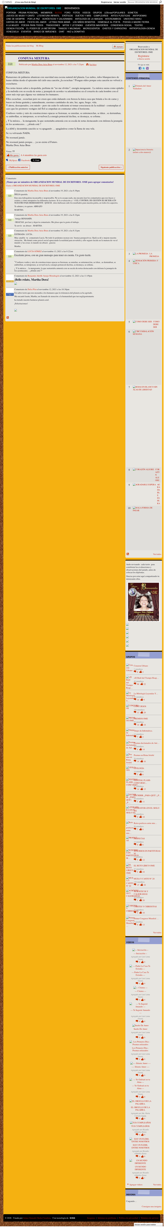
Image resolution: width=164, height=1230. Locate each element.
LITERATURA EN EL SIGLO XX (146, 809)
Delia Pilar (32, 289)
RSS (7, 317)
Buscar (160, 2)
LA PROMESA (154, 255)
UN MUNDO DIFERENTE (140, 1168)
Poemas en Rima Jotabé (144, 755)
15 (145, 789)
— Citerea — (140, 991)
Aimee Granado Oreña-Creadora (36, 1217)
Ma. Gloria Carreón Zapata (142, 1114)
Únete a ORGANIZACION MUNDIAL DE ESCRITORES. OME (33, 185)
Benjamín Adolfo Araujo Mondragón (44, 275)
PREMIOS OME (141, 718)
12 (143, 859)
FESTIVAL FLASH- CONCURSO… (142, 781)
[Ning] (7, 2)
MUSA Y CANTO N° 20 (144, 878)
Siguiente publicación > (111, 167)
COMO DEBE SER (156, 324)
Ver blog (93, 64)
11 (143, 801)
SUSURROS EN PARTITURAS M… (147, 852)
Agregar (120, 46)
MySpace (13, 160)
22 (145, 684)
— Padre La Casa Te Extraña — (140, 973)
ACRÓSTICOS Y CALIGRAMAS (141, 892)
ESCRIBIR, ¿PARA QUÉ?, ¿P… (147, 795)
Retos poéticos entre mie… (145, 823)
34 (138, 724)
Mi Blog (39, 45)
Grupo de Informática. (143, 730)
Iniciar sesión (120, 2)
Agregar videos (135, 1184)
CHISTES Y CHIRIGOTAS (145, 906)
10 (143, 816)
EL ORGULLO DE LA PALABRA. (140, 1108)
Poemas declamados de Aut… (146, 743)
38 (145, 884)
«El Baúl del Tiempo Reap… (146, 677)
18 (145, 724)
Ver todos (157, 554)
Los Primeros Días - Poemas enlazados (140, 1049)
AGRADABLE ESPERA (158, 494)
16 (145, 761)
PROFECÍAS (139, 838)
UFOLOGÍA (139, 768)
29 (145, 712)
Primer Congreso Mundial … (146, 918)
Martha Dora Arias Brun (42, 64)
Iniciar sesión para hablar (145, 1225)
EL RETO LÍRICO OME (144, 865)
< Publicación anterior (18, 167)
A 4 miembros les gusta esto (34, 155)
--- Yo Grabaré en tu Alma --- (140, 1087)
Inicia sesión (144, 58)
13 (138, 712)
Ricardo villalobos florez (141, 1130)
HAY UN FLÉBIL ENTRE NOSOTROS (140, 1146)
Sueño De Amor (140, 1028)
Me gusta (14, 155)
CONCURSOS (140, 706)
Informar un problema (107, 1217)
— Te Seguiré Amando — (140, 1011)
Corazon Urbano (141, 665)
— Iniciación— (140, 953)
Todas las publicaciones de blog (20, 45)
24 (143, 871)
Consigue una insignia (151, 1206)
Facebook (25, 160)
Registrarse (106, 2)
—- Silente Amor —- (140, 1066)
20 (143, 900)
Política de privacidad (128, 1217)
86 (138, 684)
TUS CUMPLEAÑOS (140, 1126)
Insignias (91, 1217)
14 (138, 699)
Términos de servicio (150, 1217)
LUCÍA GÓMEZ (35, 251)
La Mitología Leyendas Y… (146, 693)
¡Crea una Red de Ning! (25, 2)
